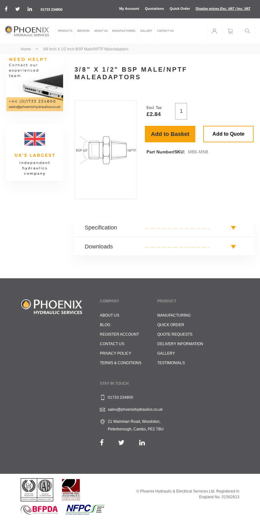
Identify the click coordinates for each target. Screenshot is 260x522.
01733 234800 (51, 9)
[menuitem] (65, 31)
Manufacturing (174, 315)
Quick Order (180, 8)
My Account (129, 8)
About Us (109, 315)
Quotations (154, 8)
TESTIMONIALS (171, 363)
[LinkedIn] (142, 442)
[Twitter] (121, 442)
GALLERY (166, 353)
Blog (105, 325)
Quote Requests (174, 334)
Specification (101, 227)
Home (26, 49)
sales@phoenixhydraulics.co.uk (135, 409)
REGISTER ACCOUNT (119, 334)
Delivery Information (180, 344)
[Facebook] (102, 442)
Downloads (99, 246)
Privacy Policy (115, 353)
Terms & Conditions (120, 363)
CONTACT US (112, 344)
